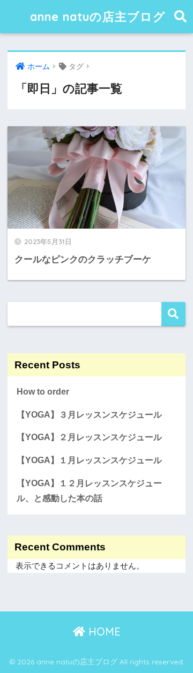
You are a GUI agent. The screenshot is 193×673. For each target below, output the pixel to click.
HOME (103, 631)
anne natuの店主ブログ (98, 16)
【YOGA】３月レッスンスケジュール (89, 414)
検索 (173, 314)
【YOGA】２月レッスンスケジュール (89, 437)
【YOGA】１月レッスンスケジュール (89, 460)
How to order (43, 391)
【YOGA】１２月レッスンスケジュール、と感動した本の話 (89, 491)
